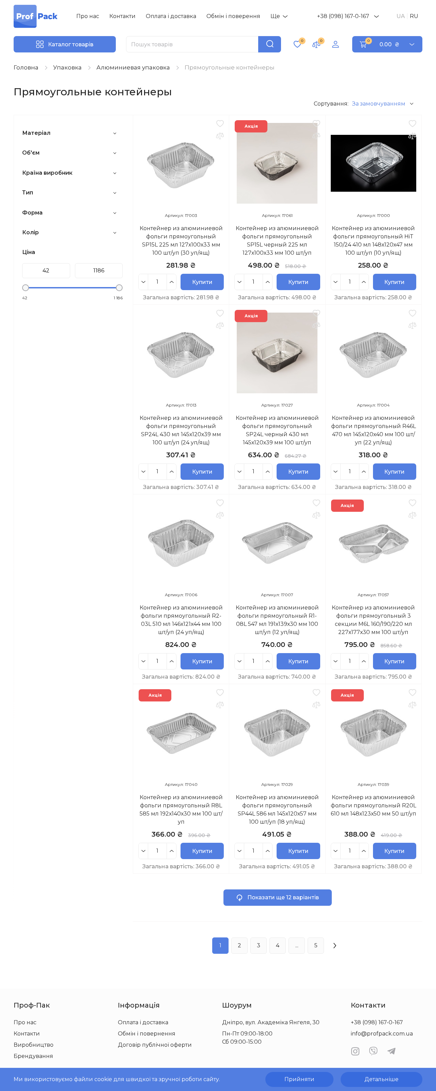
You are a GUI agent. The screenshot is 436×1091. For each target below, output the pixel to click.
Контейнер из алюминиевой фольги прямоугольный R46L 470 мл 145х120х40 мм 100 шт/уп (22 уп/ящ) (373, 430)
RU (414, 16)
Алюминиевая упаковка (133, 67)
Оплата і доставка (171, 16)
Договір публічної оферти (155, 1045)
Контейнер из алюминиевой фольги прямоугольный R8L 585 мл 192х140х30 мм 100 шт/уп (181, 809)
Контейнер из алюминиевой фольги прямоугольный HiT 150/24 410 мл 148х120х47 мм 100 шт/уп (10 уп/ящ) (373, 240)
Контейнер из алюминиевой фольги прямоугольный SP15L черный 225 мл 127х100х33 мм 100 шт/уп (277, 240)
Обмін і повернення (146, 1033)
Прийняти (299, 1079)
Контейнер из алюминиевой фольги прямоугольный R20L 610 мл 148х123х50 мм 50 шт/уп (373, 805)
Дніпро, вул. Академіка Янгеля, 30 (271, 1022)
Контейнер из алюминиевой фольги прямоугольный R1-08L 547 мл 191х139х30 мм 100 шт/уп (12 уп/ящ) (277, 619)
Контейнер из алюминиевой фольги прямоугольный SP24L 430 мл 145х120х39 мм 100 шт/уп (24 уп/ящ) (181, 430)
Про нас (87, 16)
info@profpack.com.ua (382, 1033)
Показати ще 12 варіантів (283, 897)
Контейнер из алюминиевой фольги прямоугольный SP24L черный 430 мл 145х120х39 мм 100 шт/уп (277, 430)
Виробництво (33, 1045)
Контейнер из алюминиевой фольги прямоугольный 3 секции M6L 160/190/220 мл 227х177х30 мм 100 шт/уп (373, 619)
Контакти (122, 16)
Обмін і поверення (233, 16)
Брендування (33, 1056)
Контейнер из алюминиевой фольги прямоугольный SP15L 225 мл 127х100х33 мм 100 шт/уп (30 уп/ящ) (181, 240)
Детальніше (381, 1079)
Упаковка (67, 67)
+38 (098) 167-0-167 (343, 16)
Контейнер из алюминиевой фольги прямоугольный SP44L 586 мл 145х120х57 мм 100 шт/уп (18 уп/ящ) (277, 809)
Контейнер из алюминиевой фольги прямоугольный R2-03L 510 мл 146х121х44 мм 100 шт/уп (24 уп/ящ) (181, 619)
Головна (26, 67)
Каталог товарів (70, 44)
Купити (202, 282)
